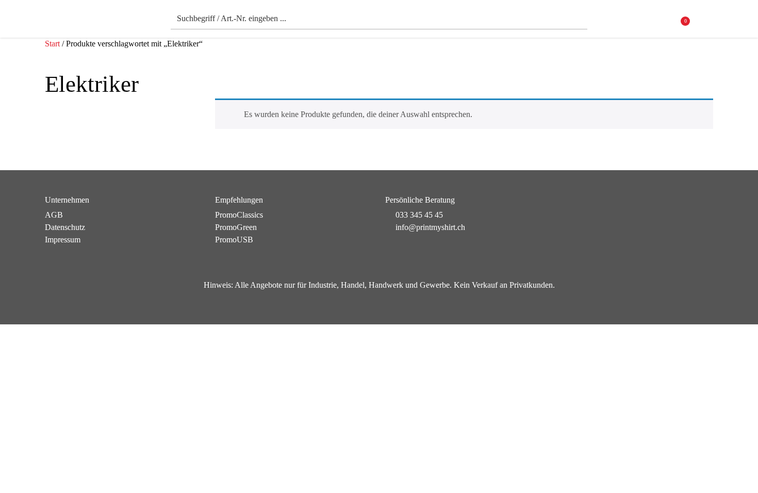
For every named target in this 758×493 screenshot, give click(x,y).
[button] (706, 21)
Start (52, 43)
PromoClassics (239, 214)
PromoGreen (236, 227)
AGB (54, 214)
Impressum (62, 239)
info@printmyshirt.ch (430, 227)
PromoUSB (234, 239)
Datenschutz (65, 227)
